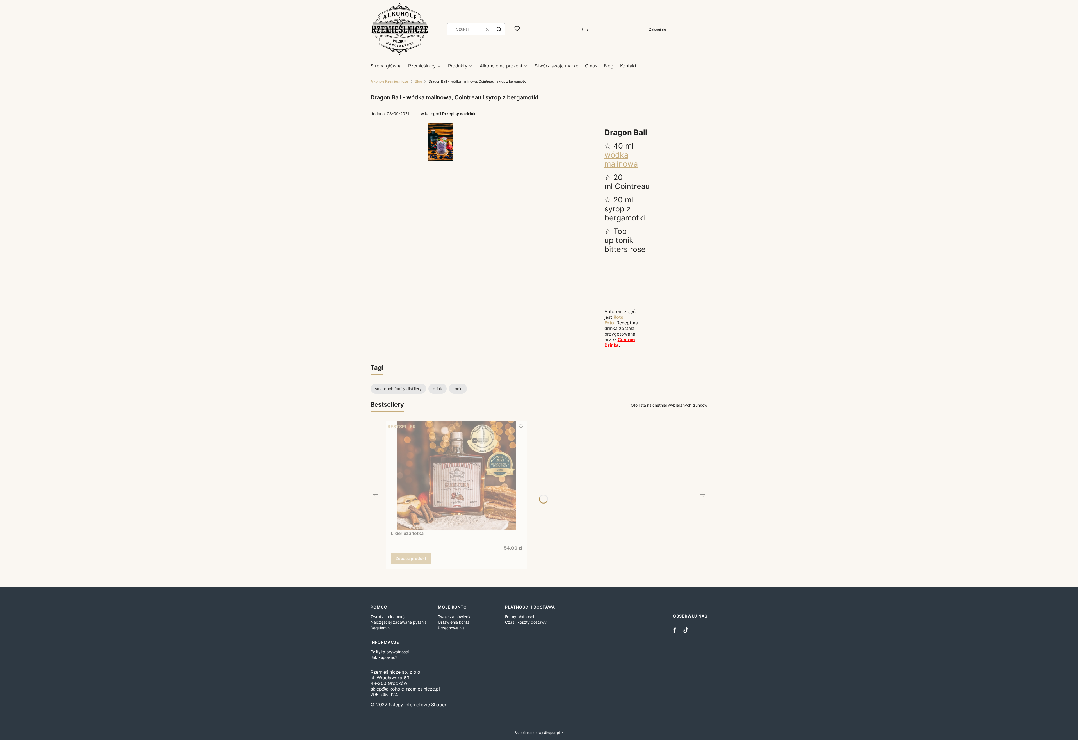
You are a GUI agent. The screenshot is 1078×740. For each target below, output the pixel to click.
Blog (418, 81)
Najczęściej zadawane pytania (399, 622)
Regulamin (380, 627)
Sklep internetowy (537, 732)
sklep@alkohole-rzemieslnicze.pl (405, 689)
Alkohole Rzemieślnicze (389, 81)
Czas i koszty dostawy (526, 622)
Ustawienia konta (453, 622)
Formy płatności (519, 616)
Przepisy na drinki (459, 113)
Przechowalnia (451, 627)
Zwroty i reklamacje (388, 616)
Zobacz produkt (411, 558)
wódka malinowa (621, 159)
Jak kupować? (384, 657)
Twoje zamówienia (454, 616)
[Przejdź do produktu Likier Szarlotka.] (456, 475)
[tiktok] (686, 630)
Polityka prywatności (390, 651)
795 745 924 (384, 694)
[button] (499, 29)
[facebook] (676, 630)
